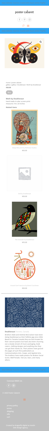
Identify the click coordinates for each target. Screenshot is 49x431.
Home (8, 83)
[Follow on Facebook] (19, 20)
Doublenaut (21, 85)
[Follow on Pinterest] (24, 20)
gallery (14, 85)
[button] (41, 42)
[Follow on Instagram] (29, 20)
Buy (9, 92)
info (8, 414)
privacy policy (12, 405)
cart (8, 417)
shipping (10, 411)
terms (9, 408)
